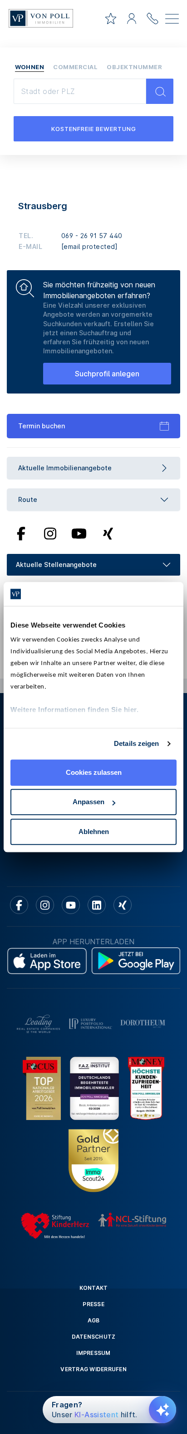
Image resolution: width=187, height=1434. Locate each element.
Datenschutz (94, 1336)
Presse (93, 1304)
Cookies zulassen (94, 772)
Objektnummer (134, 66)
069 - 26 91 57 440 (92, 235)
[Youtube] (79, 533)
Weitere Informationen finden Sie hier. (74, 709)
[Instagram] (50, 533)
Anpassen (88, 802)
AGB (94, 1320)
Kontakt (93, 1287)
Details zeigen (136, 743)
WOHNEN (29, 66)
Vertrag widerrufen (93, 1369)
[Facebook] (21, 533)
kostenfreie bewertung (93, 128)
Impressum (93, 1353)
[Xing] (108, 533)
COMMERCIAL (75, 66)
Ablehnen (94, 831)
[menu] (172, 20)
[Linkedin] (97, 905)
